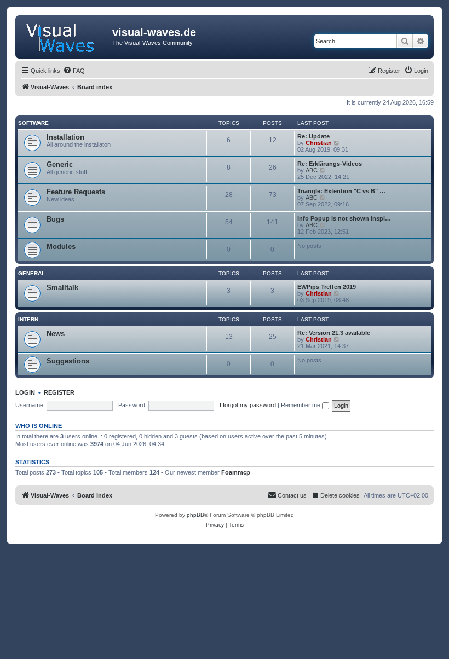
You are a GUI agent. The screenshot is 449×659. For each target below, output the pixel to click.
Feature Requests (76, 192)
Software (33, 123)
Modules (61, 246)
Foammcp (235, 472)
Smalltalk (62, 288)
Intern (28, 319)
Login (25, 392)
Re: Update (313, 136)
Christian (319, 143)
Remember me (301, 405)
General (31, 273)
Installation (65, 137)
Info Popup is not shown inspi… (344, 218)
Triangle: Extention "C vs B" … (341, 191)
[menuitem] (74, 70)
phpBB (195, 515)
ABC (312, 170)
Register (59, 392)
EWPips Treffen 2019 (326, 287)
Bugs (55, 219)
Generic (60, 164)
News (56, 334)
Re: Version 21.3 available (333, 333)
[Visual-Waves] (65, 35)
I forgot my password (248, 405)
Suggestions (68, 361)
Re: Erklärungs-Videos (329, 163)
